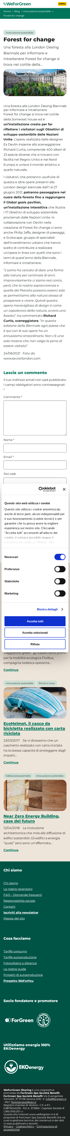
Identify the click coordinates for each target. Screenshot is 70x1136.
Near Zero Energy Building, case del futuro (32, 818)
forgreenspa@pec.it (23, 1102)
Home (7, 11)
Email (9, 457)
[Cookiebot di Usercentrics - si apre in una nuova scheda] (41, 489)
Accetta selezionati (35, 632)
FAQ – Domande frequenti (23, 895)
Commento (13, 397)
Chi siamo (11, 883)
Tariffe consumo (15, 951)
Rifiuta (35, 644)
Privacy (8, 1126)
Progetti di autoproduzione (23, 975)
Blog (17, 11)
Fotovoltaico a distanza (20, 963)
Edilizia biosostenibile (18, 775)
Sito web (10, 474)
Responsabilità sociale (19, 901)
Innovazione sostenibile (37, 11)
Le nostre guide (15, 969)
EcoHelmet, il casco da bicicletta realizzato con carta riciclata (34, 728)
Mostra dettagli (47, 609)
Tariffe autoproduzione (20, 957)
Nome (9, 440)
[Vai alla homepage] (19, 3)
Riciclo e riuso (47, 683)
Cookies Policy (25, 1126)
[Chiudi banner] (64, 489)
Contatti (9, 906)
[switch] (60, 569)
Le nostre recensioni (18, 889)
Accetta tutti (35, 621)
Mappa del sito (14, 918)
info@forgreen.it (56, 1098)
